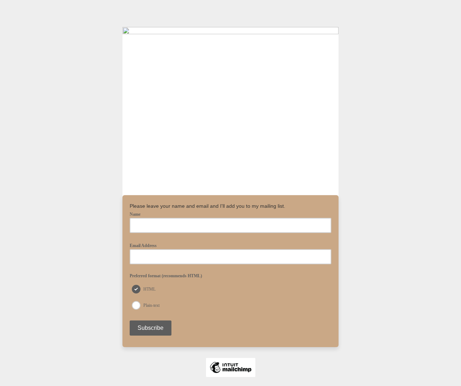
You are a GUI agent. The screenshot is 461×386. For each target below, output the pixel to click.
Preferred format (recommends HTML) (166, 276)
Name (135, 214)
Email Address (145, 245)
